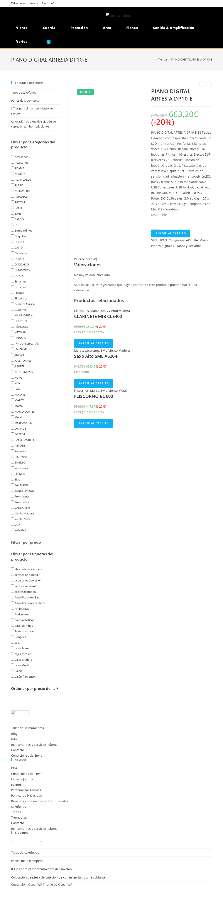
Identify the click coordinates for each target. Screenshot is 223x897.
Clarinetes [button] (20, 253)
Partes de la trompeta (25, 100)
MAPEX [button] (19, 400)
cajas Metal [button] (21, 665)
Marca (204, 240)
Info (53, 3)
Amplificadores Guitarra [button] (29, 603)
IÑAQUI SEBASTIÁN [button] (26, 344)
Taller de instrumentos (25, 3)
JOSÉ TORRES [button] (22, 361)
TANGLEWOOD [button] (24, 491)
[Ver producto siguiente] (209, 84)
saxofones (92, 350)
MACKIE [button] (19, 394)
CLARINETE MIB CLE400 (98, 316)
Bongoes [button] (20, 637)
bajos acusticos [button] (24, 620)
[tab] (143, 259)
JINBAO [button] (19, 355)
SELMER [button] (19, 474)
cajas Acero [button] (21, 648)
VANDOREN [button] (22, 508)
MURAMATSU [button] (23, 423)
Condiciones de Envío (26, 755)
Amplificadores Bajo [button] (27, 597)
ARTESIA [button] (19, 202)
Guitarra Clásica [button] (24, 304)
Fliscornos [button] (21, 298)
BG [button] (16, 225)
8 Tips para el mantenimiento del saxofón (41, 869)
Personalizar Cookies (26, 790)
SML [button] (17, 479)
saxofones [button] (21, 468)
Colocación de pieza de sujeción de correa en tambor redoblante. (58, 877)
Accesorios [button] (21, 157)
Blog (44, 3)
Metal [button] (18, 417)
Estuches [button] (20, 281)
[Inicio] (153, 59)
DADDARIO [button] (21, 264)
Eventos (16, 785)
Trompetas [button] (21, 502)
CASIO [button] (18, 247)
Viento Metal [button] (22, 519)
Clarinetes (81, 311)
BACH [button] (18, 208)
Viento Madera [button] (24, 513)
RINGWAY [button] (20, 457)
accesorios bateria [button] (26, 575)
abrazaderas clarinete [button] (28, 569)
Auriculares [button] (21, 614)
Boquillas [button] (20, 236)
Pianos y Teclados (188, 246)
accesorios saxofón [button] (26, 586)
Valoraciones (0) (85, 259)
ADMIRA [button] (19, 174)
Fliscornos (81, 390)
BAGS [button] (18, 213)
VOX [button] (17, 525)
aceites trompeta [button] (25, 592)
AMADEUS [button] (21, 196)
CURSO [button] (19, 259)
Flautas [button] (19, 293)
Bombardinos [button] (23, 230)
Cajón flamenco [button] (24, 677)
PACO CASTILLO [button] (24, 440)
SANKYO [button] (19, 462)
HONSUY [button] (20, 338)
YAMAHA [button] (20, 530)
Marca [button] (18, 406)
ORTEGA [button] (19, 434)
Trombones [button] (22, 496)
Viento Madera (119, 311)
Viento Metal (117, 390)
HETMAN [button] (20, 332)
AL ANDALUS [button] (22, 179)
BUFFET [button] (19, 242)
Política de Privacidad (26, 795)
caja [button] (17, 643)
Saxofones (18, 807)
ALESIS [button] (18, 185)
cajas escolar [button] (22, 654)
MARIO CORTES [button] (24, 411)
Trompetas (19, 817)
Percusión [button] (20, 451)
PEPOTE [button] (19, 445)
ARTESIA (192, 240)
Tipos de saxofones (23, 92)
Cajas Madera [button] (23, 660)
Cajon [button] (18, 671)
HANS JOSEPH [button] (23, 315)
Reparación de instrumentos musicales (39, 801)
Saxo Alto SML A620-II (96, 356)
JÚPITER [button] (19, 366)
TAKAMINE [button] (21, 485)
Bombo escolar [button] (24, 631)
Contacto (17, 750)
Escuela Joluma (22, 779)
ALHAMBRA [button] (22, 191)
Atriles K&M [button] (22, 609)
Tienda (16, 812)
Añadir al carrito (170, 233)
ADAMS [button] (19, 168)
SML (104, 311)
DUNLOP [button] (20, 276)
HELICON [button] (20, 321)
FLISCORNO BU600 (93, 396)
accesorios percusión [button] (28, 580)
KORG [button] (18, 378)
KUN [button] (17, 383)
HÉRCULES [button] (21, 327)
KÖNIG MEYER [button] (23, 372)
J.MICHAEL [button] (21, 349)
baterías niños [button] (23, 626)
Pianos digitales (162, 246)
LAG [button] (17, 389)
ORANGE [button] (20, 428)
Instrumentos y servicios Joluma (34, 744)
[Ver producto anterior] (202, 84)
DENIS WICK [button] (22, 270)
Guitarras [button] (20, 310)
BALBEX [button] (19, 219)
